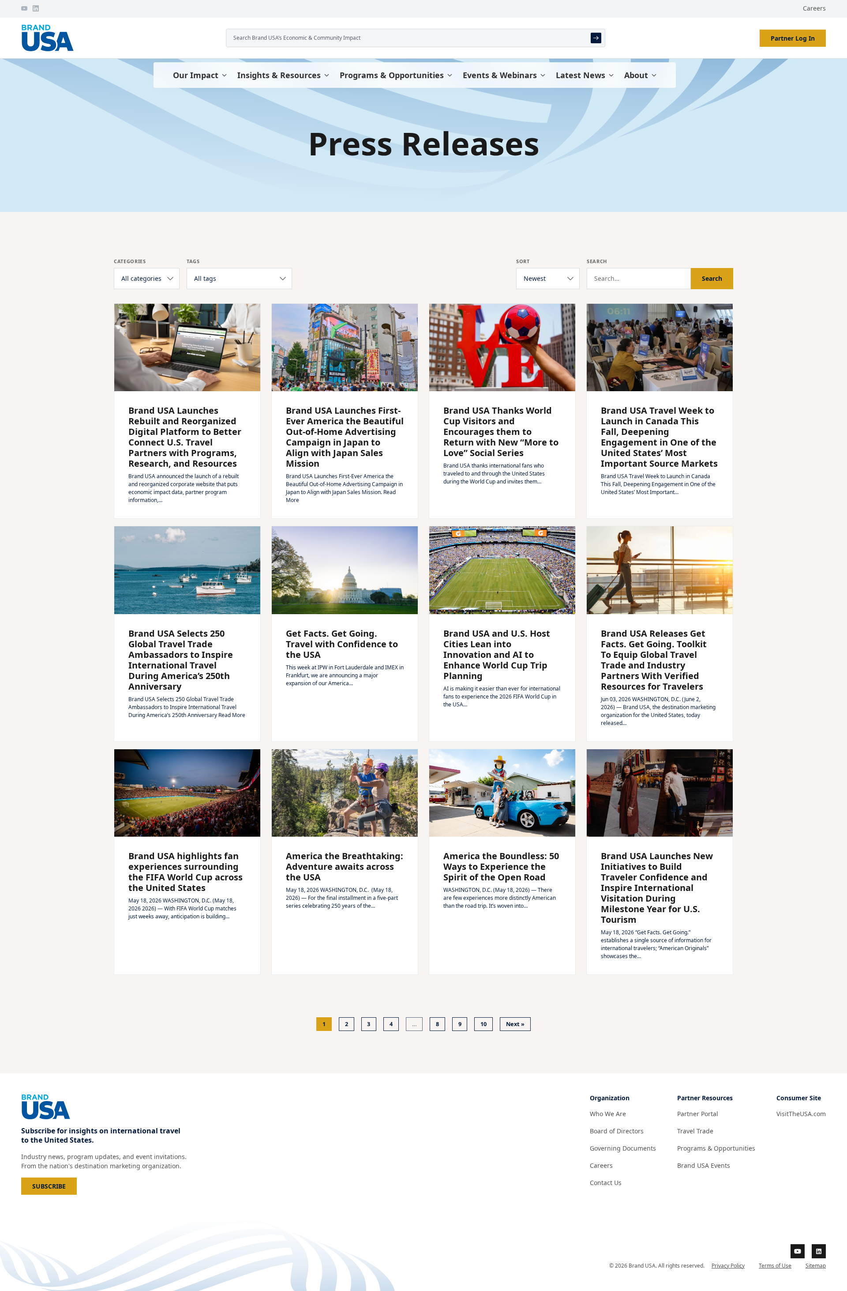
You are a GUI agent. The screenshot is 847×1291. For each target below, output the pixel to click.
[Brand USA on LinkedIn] (36, 8)
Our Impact (195, 75)
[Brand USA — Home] (120, 38)
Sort (523, 261)
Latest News (580, 75)
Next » (515, 1024)
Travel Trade (695, 1131)
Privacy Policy (728, 1265)
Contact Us (606, 1182)
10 (483, 1024)
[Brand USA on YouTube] (24, 8)
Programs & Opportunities (392, 75)
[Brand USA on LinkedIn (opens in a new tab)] (819, 1251)
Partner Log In (793, 38)
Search (597, 261)
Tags (193, 261)
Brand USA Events (703, 1165)
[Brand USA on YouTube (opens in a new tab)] (798, 1251)
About (636, 75)
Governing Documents (623, 1148)
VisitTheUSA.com (801, 1114)
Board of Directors (617, 1131)
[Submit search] (596, 38)
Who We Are (608, 1114)
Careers (814, 8)
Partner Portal (697, 1114)
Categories (130, 261)
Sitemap (816, 1265)
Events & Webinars (500, 75)
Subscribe (54, 1186)
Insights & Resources (279, 75)
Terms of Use (775, 1265)
